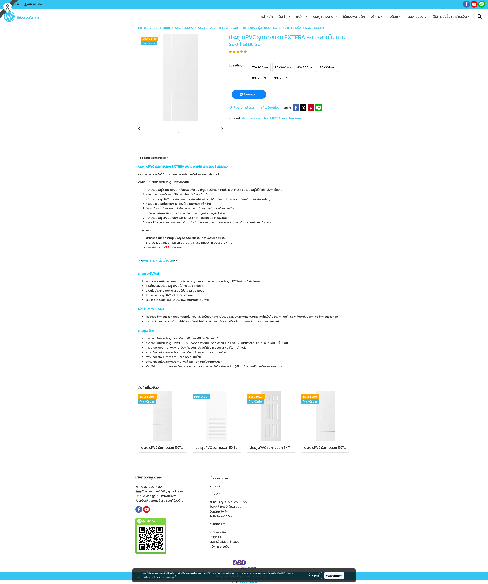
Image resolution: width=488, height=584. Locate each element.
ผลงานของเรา (418, 16)
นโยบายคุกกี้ (169, 577)
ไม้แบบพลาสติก (354, 16)
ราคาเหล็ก (216, 486)
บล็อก (394, 16)
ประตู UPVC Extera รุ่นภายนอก (283, 118)
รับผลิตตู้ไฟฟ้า (219, 511)
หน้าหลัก (267, 16)
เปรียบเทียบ (272, 107)
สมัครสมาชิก (34, 4)
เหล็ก (300, 16)
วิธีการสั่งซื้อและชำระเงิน (450, 16)
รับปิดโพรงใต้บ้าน (221, 516)
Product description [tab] (154, 157)
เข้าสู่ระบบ (13, 4)
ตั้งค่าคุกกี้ (314, 575)
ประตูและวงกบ (323, 16)
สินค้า (283, 16)
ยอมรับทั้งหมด (334, 575)
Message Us (251, 94)
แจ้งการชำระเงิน (220, 546)
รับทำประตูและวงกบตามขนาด (228, 502)
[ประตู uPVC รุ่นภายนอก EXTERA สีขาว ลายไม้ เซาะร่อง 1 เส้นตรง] (180, 77)
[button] (479, 16)
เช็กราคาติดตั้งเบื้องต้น (158, 260)
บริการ (376, 16)
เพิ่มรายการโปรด (243, 107)
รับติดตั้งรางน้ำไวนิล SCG (226, 506)
